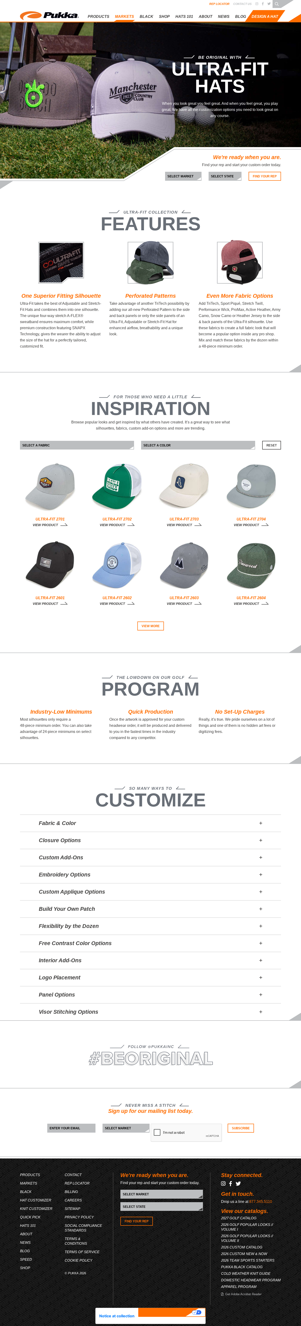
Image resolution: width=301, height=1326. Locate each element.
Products (30, 1175)
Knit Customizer (36, 1209)
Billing (71, 1192)
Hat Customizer (35, 1200)
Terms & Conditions (76, 1241)
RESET (271, 445)
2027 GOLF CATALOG (239, 1218)
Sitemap (72, 1209)
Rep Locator (219, 4)
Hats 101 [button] (184, 17)
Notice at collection (117, 1316)
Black (26, 1192)
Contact (73, 1175)
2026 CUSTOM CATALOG (241, 1247)
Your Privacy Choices (166, 1312)
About (205, 17)
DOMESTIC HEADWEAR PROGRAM (251, 1280)
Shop (164, 17)
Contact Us (242, 4)
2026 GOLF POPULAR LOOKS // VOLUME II (247, 1238)
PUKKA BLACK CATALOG (242, 1267)
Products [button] (98, 17)
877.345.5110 (260, 1202)
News (224, 17)
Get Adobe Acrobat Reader (243, 1294)
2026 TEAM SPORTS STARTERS (247, 1260)
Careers (73, 1200)
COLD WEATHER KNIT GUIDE (245, 1273)
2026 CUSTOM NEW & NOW (244, 1254)
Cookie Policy (78, 1260)
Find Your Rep (265, 176)
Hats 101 (28, 1226)
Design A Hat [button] (265, 17)
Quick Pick (30, 1217)
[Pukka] (49, 15)
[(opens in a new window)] (256, 4)
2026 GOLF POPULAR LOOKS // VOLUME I (247, 1227)
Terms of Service (82, 1252)
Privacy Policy (79, 1217)
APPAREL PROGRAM (239, 1287)
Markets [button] (124, 17)
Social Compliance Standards (83, 1228)
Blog (240, 17)
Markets (28, 1183)
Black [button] (146, 17)
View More (151, 626)
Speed (26, 1259)
